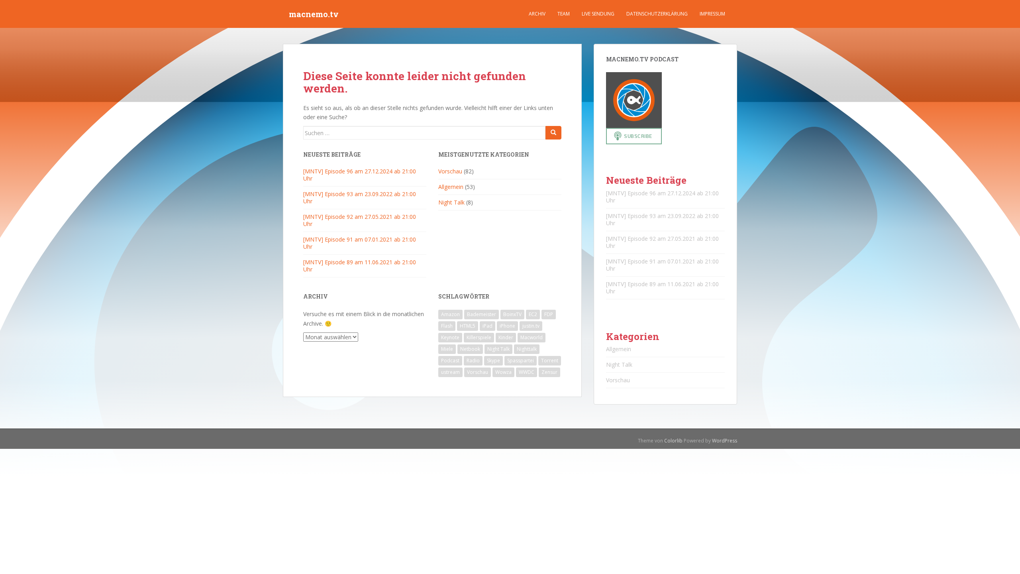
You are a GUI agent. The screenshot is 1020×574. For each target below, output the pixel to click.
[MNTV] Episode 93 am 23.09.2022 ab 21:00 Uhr (359, 197)
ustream (450, 372)
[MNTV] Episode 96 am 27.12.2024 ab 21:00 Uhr (359, 174)
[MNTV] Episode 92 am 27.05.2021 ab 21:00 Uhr (359, 220)
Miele (447, 349)
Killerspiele (479, 337)
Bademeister (481, 314)
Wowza (503, 372)
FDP (548, 314)
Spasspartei (520, 360)
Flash (447, 325)
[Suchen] (553, 133)
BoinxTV (512, 314)
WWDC (526, 372)
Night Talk (451, 202)
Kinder (505, 337)
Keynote (450, 337)
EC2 (533, 314)
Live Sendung (598, 13)
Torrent (549, 360)
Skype (493, 360)
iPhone (507, 325)
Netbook (470, 349)
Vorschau (450, 171)
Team (563, 13)
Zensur (549, 372)
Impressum (712, 13)
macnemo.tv (314, 14)
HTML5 (467, 325)
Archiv (537, 13)
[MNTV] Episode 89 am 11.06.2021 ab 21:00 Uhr (359, 265)
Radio (473, 360)
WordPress (724, 440)
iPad (487, 325)
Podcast (450, 360)
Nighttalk (527, 349)
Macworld (531, 337)
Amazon (450, 314)
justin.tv (530, 325)
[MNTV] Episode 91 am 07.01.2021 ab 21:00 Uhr (359, 243)
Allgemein (450, 187)
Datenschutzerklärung (657, 13)
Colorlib (673, 440)
